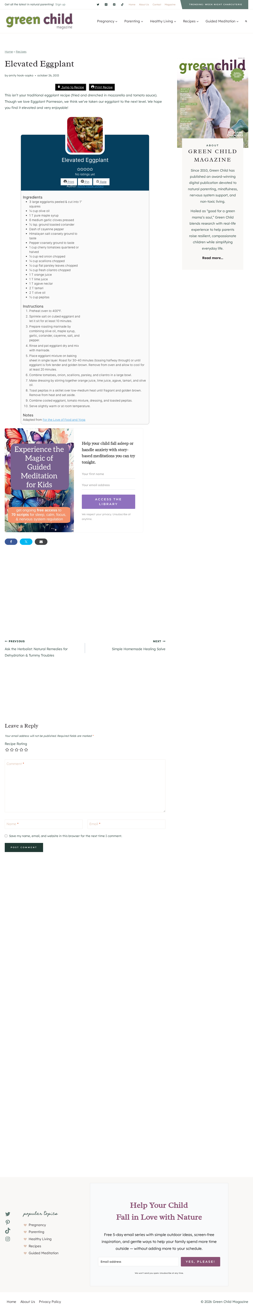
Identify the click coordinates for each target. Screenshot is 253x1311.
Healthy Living (40, 1239)
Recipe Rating (16, 744)
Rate (103, 182)
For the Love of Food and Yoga (64, 420)
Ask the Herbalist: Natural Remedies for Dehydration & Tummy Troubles (36, 648)
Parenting (36, 1232)
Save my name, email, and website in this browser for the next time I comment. (65, 836)
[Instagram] (106, 4)
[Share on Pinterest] (71, 542)
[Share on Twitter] (26, 542)
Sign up (60, 4)
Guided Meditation (44, 1253)
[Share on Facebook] (11, 542)
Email (94, 824)
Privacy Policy (50, 1302)
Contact (157, 4)
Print (70, 182)
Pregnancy (37, 1225)
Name (13, 824)
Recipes (21, 51)
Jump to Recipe (72, 87)
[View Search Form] (246, 21)
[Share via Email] (41, 542)
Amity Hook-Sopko (21, 75)
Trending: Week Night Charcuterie (215, 4)
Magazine (170, 4)
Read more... (212, 258)
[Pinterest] (114, 4)
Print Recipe (103, 87)
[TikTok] (122, 4)
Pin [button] (86, 182)
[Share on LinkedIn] (56, 542)
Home (132, 4)
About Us (144, 4)
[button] (78, 170)
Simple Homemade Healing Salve (138, 645)
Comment (15, 764)
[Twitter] (98, 4)
